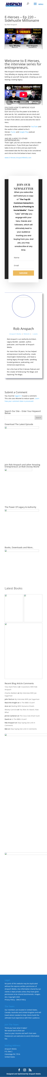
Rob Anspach (12, 24)
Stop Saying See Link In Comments (23, 729)
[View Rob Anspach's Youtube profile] (18, 322)
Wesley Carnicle (11, 710)
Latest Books (13, 588)
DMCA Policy (21, 1000)
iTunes (13, 132)
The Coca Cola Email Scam (30, 716)
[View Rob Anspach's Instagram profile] (28, 322)
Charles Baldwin (11, 693)
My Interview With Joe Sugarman (27, 699)
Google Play (24, 132)
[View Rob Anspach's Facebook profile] (13, 322)
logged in (18, 396)
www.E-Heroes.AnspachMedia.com (18, 157)
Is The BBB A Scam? (27, 703)
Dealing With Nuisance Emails (22, 706)
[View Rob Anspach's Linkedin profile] (33, 322)
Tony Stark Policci (11, 687)
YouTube (34, 126)
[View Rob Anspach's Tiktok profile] (23, 322)
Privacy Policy (10, 1000)
